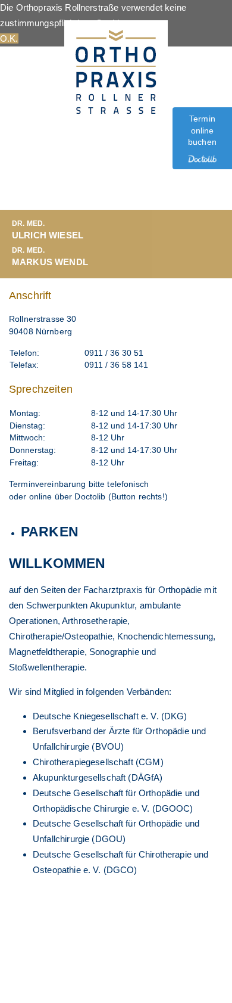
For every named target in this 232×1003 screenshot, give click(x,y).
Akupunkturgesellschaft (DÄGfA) (98, 777)
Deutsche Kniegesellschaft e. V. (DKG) (110, 716)
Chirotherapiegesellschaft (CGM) (98, 762)
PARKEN (50, 531)
